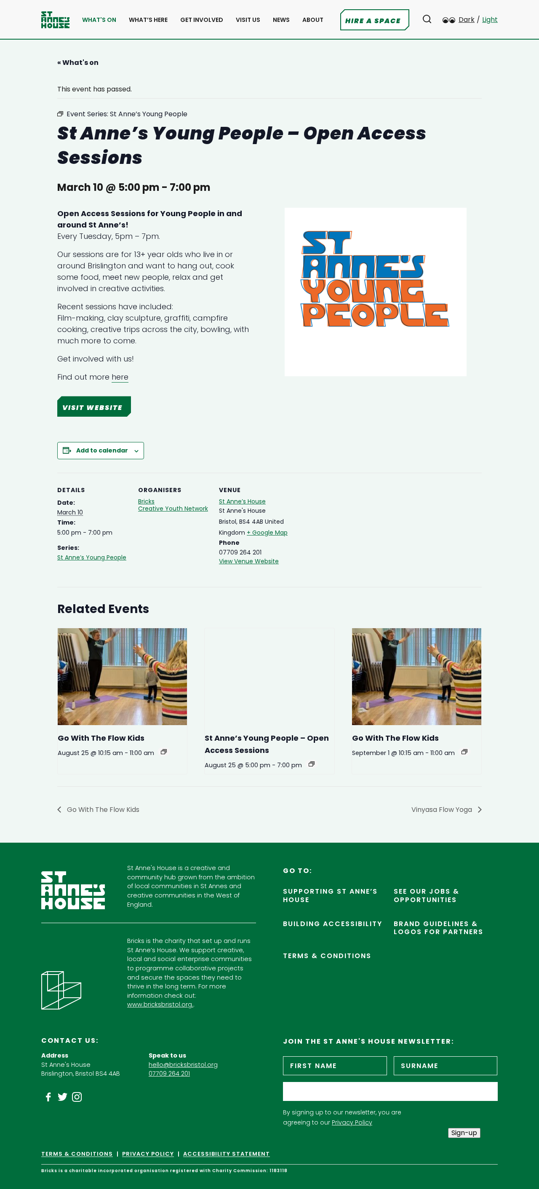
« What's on (78, 62)
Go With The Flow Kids (101, 738)
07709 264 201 (169, 1073)
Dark (467, 20)
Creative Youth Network (173, 508)
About (312, 20)
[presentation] (122, 676)
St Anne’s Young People (91, 557)
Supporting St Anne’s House (330, 895)
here (120, 377)
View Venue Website (249, 561)
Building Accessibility (332, 924)
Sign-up (464, 1133)
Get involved (201, 20)
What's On (99, 20)
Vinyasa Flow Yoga (442, 809)
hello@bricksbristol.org (183, 1064)
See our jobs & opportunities (426, 895)
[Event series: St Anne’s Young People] (312, 763)
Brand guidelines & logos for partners (438, 928)
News (281, 20)
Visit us (248, 20)
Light (490, 20)
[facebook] (48, 1097)
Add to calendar (102, 450)
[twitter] (63, 1097)
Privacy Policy (352, 1122)
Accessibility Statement (226, 1154)
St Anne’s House (242, 501)
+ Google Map (267, 532)
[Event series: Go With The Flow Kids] (164, 751)
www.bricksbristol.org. (160, 1004)
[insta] (77, 1097)
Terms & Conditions (327, 956)
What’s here (148, 20)
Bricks (146, 501)
